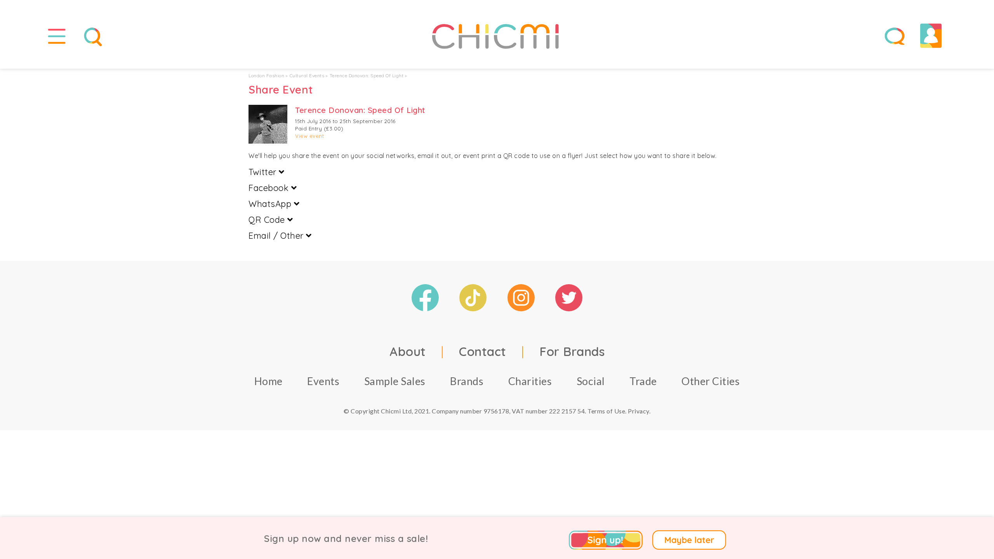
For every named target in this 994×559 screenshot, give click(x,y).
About (407, 351)
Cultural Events (307, 75)
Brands (466, 381)
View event (309, 136)
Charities (530, 381)
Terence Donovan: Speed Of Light (367, 75)
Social (591, 381)
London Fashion (266, 75)
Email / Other (277, 235)
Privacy (638, 411)
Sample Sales (395, 381)
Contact (482, 351)
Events (323, 381)
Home (268, 381)
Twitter (263, 172)
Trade (643, 381)
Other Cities (710, 381)
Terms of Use (606, 411)
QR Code (267, 219)
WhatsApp (271, 203)
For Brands (572, 351)
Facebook (269, 187)
